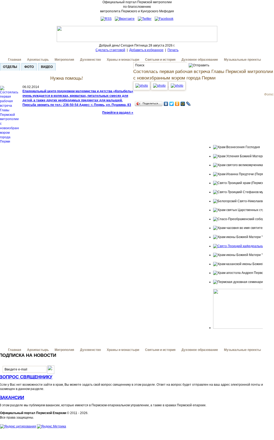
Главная (14, 60)
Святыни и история (160, 60)
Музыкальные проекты (242, 60)
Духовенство (90, 60)
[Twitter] (171, 103)
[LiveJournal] (188, 103)
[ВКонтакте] (166, 103)
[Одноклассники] (177, 103)
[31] (177, 85)
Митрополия (64, 60)
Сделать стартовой (110, 50)
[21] (160, 85)
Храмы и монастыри (123, 60)
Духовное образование (199, 60)
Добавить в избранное (146, 50)
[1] (142, 85)
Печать (173, 50)
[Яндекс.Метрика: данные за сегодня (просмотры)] (51, 426)
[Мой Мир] (183, 103)
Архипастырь (38, 60)
